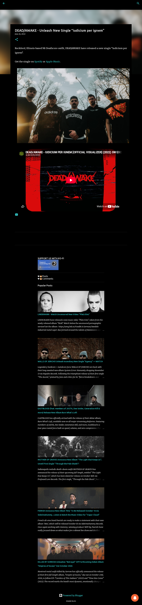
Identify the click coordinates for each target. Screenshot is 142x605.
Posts (45, 276)
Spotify (38, 61)
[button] (16, 40)
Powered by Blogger (72, 595)
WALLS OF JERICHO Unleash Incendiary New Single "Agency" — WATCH (70, 361)
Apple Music (53, 61)
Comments (47, 278)
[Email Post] (16, 215)
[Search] (138, 3)
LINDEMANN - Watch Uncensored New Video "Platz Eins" (64, 314)
